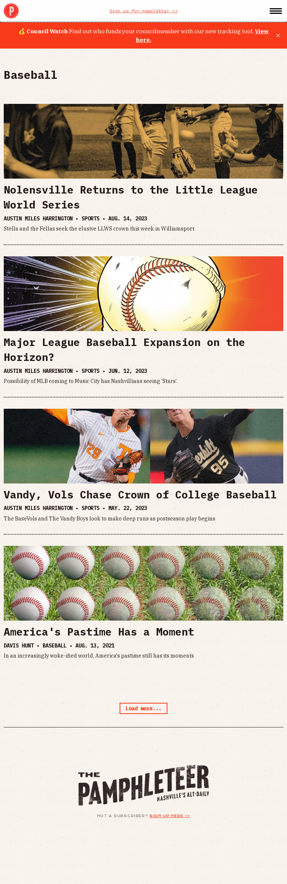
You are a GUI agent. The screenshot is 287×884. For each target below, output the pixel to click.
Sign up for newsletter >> (143, 10)
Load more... (143, 708)
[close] (278, 35)
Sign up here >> (169, 816)
